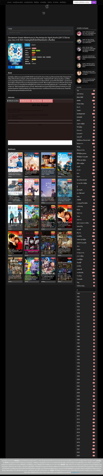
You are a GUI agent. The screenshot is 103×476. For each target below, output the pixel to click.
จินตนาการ (39, 57)
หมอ (85, 246)
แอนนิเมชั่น (49, 57)
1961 (85, 297)
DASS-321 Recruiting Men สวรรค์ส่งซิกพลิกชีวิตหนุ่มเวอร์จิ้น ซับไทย (88, 41)
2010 (85, 412)
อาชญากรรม (85, 252)
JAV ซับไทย (85, 94)
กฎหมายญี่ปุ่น (85, 123)
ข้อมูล (27, 45)
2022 (85, 452)
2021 (85, 449)
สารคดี (85, 229)
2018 (85, 439)
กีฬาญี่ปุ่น (85, 127)
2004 (85, 393)
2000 (85, 379)
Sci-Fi (85, 107)
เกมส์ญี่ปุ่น (85, 259)
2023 (85, 455)
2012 (85, 419)
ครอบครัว (34, 57)
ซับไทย (33, 50)
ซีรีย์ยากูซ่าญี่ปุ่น (85, 160)
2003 (85, 389)
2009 (85, 409)
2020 (85, 445)
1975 (85, 316)
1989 (85, 350)
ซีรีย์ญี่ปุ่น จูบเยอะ (85, 153)
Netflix (85, 100)
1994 (85, 363)
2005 (85, 396)
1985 (85, 336)
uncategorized (85, 114)
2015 (85, 429)
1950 (85, 293)
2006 (85, 399)
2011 (85, 416)
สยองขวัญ (85, 226)
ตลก (85, 173)
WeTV (85, 120)
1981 (85, 323)
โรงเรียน (85, 276)
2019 (85, 442)
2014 (85, 426)
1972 (85, 306)
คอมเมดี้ (85, 137)
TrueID (85, 110)
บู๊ (85, 186)
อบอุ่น (85, 249)
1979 (85, 320)
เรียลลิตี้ (85, 262)
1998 (85, 373)
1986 (85, 340)
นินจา (85, 176)
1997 (85, 369)
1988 (85, 346)
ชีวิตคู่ (85, 147)
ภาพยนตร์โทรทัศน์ (85, 203)
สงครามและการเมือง (85, 223)
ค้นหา (93, 2)
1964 (85, 303)
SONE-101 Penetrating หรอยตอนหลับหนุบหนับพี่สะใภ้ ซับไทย (88, 80)
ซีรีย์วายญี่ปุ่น (85, 163)
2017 (33, 55)
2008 (85, 406)
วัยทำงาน (85, 213)
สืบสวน (85, 233)
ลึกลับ (85, 209)
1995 (85, 366)
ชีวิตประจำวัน (85, 150)
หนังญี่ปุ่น (34, 48)
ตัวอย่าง (33, 45)
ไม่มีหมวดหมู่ (85, 286)
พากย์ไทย (38, 50)
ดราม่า (85, 170)
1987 (85, 343)
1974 (85, 313)
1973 (85, 310)
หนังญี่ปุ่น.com (75, 472)
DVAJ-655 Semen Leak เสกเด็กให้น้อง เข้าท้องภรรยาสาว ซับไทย (89, 73)
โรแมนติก (85, 279)
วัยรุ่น (85, 216)
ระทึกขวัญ (85, 206)
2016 (85, 432)
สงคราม (85, 219)
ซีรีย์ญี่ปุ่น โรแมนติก (85, 157)
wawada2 (85, 117)
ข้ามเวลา (85, 130)
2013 (85, 422)
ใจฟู (85, 282)
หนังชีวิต (85, 236)
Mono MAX (85, 97)
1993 (85, 359)
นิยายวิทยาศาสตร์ (85, 180)
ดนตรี (85, 166)
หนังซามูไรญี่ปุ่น (85, 239)
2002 (85, 386)
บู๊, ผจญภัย (85, 190)
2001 (85, 383)
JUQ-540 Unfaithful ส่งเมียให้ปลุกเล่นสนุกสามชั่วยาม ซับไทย (89, 57)
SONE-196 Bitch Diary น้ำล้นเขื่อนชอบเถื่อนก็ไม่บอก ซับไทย (88, 65)
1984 (85, 333)
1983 (85, 330)
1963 (85, 300)
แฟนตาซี (85, 269)
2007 (85, 402)
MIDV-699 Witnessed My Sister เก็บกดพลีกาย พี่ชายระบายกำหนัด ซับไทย (88, 33)
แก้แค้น (85, 266)
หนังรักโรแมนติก (85, 243)
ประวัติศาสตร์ (85, 193)
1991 (85, 353)
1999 (85, 376)
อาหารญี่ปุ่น (85, 256)
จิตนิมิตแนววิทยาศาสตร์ (85, 140)
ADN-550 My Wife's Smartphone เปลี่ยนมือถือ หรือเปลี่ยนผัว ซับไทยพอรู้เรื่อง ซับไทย (88, 49)
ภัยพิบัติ (85, 200)
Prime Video (85, 104)
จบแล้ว (33, 52)
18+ (85, 90)
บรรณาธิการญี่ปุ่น (85, 183)
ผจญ (44, 57)
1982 (85, 326)
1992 (85, 356)
